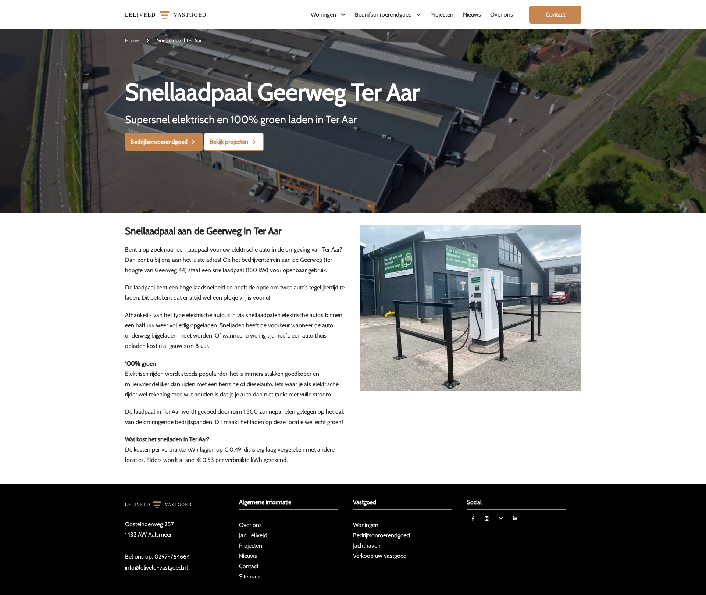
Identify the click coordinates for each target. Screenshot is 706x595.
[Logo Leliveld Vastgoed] (165, 14)
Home (132, 40)
